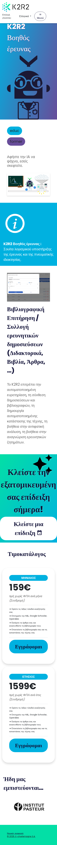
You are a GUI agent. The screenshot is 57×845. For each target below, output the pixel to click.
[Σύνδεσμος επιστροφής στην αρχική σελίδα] (15, 7)
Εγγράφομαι (28, 646)
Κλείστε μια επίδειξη (28, 528)
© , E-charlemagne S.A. (21, 836)
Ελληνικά (24, 16)
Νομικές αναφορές (15, 833)
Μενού (40, 18)
